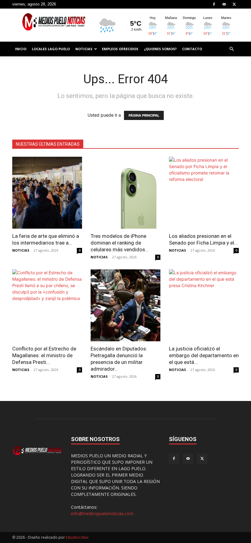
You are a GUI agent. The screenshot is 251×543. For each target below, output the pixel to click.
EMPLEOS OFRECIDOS (120, 49)
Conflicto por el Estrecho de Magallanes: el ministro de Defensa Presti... (44, 355)
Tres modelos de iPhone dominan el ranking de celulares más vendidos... (120, 243)
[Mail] (224, 4)
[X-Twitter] (234, 4)
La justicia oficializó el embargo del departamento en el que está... (204, 355)
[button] (231, 49)
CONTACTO (192, 49)
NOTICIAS (83, 49)
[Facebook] (214, 4)
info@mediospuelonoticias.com (102, 513)
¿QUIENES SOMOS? (160, 49)
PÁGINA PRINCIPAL (144, 115)
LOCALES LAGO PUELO (51, 49)
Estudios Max (77, 537)
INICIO (20, 49)
